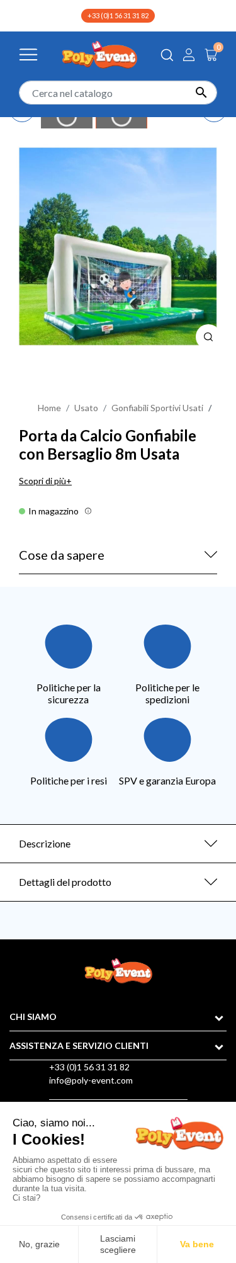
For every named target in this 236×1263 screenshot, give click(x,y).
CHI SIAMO (33, 1016)
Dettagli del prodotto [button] (65, 882)
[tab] (118, 844)
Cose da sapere (61, 554)
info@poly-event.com (91, 1080)
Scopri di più (42, 480)
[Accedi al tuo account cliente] (189, 54)
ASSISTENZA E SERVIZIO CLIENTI (79, 1045)
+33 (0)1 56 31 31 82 (118, 15)
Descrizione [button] (44, 843)
